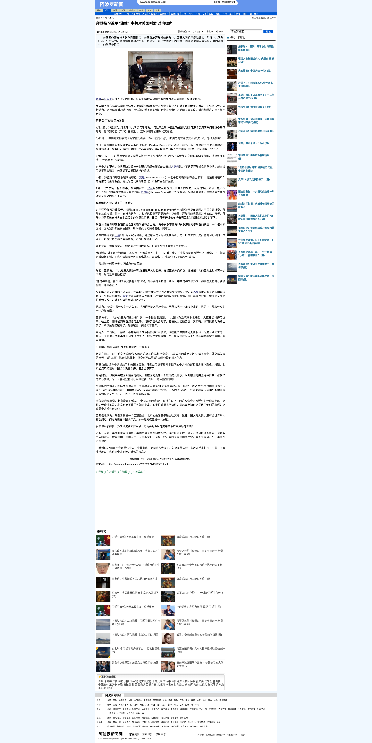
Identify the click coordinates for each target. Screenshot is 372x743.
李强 (120, 684)
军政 (127, 14)
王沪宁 (113, 684)
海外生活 (155, 709)
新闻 (107, 10)
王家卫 (102, 687)
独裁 (124, 472)
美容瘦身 (213, 709)
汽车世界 (146, 722)
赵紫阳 (211, 684)
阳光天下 (184, 726)
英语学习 (261, 709)
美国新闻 (136, 14)
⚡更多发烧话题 (107, 676)
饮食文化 (117, 722)
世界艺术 (111, 713)
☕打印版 (256, 18)
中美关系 (138, 472)
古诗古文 (222, 709)
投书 (170, 705)
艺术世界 (203, 709)
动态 (142, 705)
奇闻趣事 (174, 722)
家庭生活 (136, 709)
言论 (115, 705)
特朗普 (217, 681)
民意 (187, 705)
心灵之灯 (146, 709)
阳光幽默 (175, 726)
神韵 (121, 681)
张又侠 (200, 681)
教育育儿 (184, 709)
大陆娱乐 (117, 718)
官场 (204, 14)
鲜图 (218, 722)
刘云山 (180, 684)
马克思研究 (155, 726)
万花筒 (183, 722)
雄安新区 (143, 684)
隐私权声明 (232, 735)
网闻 (191, 14)
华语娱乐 (126, 718)
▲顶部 (242, 735)
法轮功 (208, 681)
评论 (115, 10)
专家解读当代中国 (140, 726)
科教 (198, 14)
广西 (115, 681)
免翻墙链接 (228, 2)
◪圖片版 (265, 18)
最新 (118, 14)
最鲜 (109, 722)
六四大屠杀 (189, 681)
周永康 (220, 684)
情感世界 (126, 722)
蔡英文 (203, 684)
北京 (150, 188)
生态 (231, 14)
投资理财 (232, 709)
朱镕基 (108, 681)
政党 (153, 705)
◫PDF (273, 18)
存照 (181, 705)
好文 (164, 705)
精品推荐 (174, 718)
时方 (143, 459)
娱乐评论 (165, 718)
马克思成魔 (145, 681)
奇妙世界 (192, 722)
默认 (221, 31)
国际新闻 (164, 14)
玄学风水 (165, 709)
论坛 (149, 10)
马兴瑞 (134, 681)
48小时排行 (238, 37)
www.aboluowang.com (153, 2)
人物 (184, 14)
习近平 (108, 99)
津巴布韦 (171, 684)
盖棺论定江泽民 (124, 726)
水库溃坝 (157, 681)
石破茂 (127, 684)
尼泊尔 (110, 687)
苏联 (196, 292)
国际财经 (175, 14)
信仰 (245, 14)
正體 (217, 2)
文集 (147, 705)
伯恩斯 (145, 192)
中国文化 (194, 709)
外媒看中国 (124, 705)
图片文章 (140, 713)
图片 (254, 14)
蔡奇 (196, 684)
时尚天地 (165, 722)
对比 (176, 705)
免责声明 (221, 735)
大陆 (144, 14)
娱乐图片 (184, 718)
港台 (238, 14)
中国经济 (153, 14)
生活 (123, 10)
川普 (126, 681)
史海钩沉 (126, 709)
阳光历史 (165, 726)
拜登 (98, 99)
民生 (211, 14)
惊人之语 (134, 705)
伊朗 (100, 681)
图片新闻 (223, 700)
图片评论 (195, 705)
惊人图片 (111, 726)
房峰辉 (189, 684)
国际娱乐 (155, 718)
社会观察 (136, 722)
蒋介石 (153, 684)
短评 (159, 705)
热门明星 (136, 718)
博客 (157, 10)
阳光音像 (204, 726)
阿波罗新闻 (112, 4)
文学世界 (121, 713)
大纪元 (175, 166)
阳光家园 (194, 726)
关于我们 (201, 735)
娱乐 (141, 10)
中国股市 (103, 684)
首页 (99, 10)
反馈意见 (211, 735)
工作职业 (174, 709)
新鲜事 (132, 10)
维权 (218, 14)
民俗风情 (211, 722)
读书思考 (251, 709)
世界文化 (242, 709)
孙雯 (134, 684)
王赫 (117, 235)
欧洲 (125, 296)
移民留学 (155, 722)
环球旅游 (201, 722)
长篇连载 (130, 713)
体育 (225, 14)
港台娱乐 (146, 718)
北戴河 (161, 684)
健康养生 (117, 709)
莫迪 (142, 177)
